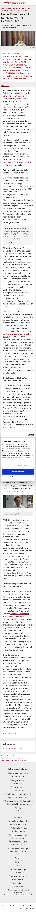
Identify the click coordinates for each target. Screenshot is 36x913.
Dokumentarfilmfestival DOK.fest (17, 162)
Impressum (17, 906)
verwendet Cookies (24, 466)
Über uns (4, 906)
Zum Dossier (8, 242)
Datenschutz (27, 906)
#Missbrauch (12, 748)
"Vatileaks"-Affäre (10, 408)
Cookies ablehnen (18, 477)
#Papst (20, 748)
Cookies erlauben (18, 471)
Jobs (10, 906)
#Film (5, 748)
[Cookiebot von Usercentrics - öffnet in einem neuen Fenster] (26, 435)
